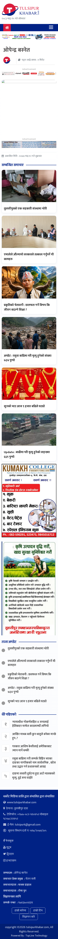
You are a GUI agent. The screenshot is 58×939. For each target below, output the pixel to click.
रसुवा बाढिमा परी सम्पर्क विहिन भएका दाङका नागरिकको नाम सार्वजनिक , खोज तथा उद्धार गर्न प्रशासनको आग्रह (34, 762)
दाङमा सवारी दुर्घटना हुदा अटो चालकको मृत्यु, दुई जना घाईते (33, 775)
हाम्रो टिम (38, 910)
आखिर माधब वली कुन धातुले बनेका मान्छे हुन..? (34, 736)
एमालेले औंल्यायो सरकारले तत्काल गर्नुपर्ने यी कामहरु (29, 257)
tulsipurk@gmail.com (28, 824)
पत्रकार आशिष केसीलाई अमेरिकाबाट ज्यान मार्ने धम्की (32, 748)
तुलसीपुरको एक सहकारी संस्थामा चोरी (25, 208)
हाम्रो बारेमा (20, 910)
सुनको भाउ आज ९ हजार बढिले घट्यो (24, 406)
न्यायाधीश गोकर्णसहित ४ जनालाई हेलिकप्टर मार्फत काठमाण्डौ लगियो (30, 724)
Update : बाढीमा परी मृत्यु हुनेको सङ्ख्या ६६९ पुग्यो (27, 454)
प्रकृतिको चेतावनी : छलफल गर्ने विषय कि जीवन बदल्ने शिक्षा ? (27, 307)
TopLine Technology (36, 936)
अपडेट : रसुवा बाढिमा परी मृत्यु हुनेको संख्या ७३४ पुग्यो (27, 358)
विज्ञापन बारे (28, 916)
